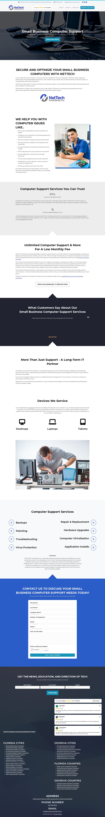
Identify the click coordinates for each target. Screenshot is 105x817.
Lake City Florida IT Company (14, 770)
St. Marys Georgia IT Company (66, 747)
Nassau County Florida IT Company (67, 770)
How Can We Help (36, 631)
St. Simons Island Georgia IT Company (68, 753)
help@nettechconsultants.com (72, 2)
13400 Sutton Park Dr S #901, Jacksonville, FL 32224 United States (35, 2)
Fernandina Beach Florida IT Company (17, 753)
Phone (32, 626)
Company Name (35, 612)
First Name (34, 603)
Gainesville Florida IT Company (15, 746)
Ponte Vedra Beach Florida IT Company (17, 769)
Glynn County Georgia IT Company (67, 788)
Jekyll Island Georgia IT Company (67, 754)
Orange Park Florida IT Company (15, 763)
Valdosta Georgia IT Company (65, 756)
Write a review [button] (96, 700)
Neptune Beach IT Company (14, 767)
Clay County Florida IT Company (66, 771)
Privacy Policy (58, 814)
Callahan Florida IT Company (14, 758)
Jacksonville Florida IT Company (15, 749)
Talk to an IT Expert (52, 655)
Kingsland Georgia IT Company (66, 746)
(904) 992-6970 (58, 2)
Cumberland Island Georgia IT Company (69, 749)
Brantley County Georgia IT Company (68, 787)
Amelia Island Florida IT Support (15, 754)
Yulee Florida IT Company (13, 756)
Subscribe (52, 693)
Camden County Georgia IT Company (68, 783)
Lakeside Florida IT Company (14, 760)
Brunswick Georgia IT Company (66, 751)
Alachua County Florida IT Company (67, 773)
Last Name (34, 607)
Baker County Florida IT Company (67, 766)
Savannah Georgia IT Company (66, 758)
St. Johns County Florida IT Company (68, 768)
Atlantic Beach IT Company (14, 765)
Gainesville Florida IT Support (14, 747)
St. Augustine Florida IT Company (16, 751)
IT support (31, 407)
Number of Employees (37, 617)
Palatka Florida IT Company (14, 772)
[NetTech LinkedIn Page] (82, 2)
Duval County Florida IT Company (67, 775)
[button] (87, 317)
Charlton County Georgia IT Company (68, 785)
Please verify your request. (39, 646)
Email (32, 622)
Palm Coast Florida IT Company (15, 774)
